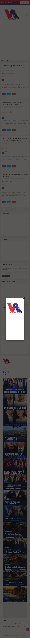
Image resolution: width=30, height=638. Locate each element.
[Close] (24, 298)
